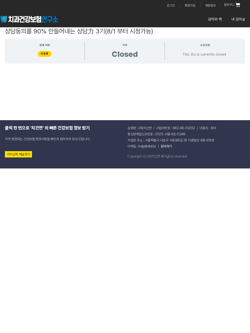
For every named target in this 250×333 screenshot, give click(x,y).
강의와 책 (215, 19)
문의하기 (166, 146)
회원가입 (190, 5)
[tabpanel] (125, 88)
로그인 (171, 5)
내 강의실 (238, 19)
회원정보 (210, 5)
